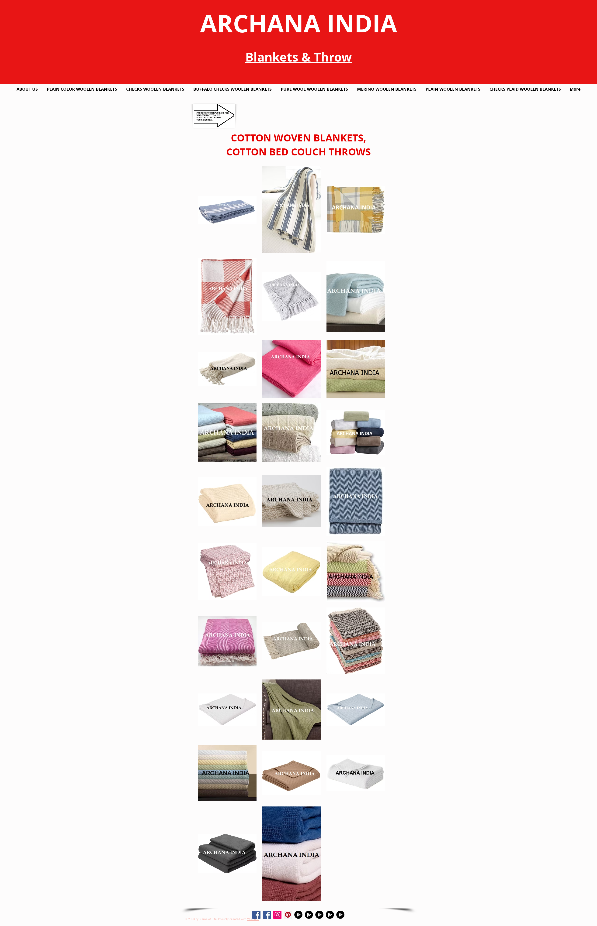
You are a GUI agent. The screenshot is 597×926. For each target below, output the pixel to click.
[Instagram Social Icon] (277, 915)
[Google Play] (298, 915)
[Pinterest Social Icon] (288, 915)
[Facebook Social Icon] (256, 915)
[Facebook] (267, 915)
